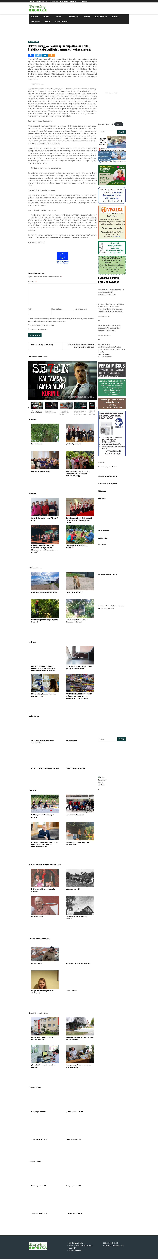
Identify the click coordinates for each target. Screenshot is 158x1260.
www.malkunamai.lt (104, 354)
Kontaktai (73, 1)
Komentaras (32, 282)
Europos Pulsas (33, 41)
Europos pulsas (35, 22)
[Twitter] (38, 55)
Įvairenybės (115, 17)
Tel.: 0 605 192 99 (83, 1)
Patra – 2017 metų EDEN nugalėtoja (42, 345)
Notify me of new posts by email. (38, 329)
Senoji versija (64, 1)
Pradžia (32, 1)
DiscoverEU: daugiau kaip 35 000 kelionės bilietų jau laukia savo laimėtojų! (81, 346)
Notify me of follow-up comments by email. (41, 325)
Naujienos (46, 17)
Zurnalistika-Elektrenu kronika (105, 124)
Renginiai (47, 22)
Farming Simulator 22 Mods (107, 575)
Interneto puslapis (81, 309)
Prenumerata (40, 1)
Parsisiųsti (118, 124)
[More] (51, 55)
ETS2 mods (102, 545)
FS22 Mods (102, 498)
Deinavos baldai (103, 531)
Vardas (30, 309)
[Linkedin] (45, 55)
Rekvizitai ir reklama (52, 1)
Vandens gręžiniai (103, 606)
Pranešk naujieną (74, 17)
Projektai (59, 17)
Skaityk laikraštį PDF (101, 17)
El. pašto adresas (56, 309)
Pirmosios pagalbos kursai (107, 467)
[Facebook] (31, 55)
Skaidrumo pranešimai (61, 22)
